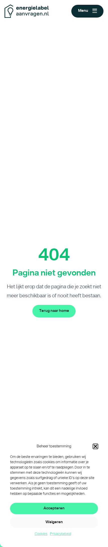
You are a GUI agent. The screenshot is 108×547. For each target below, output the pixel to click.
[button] (95, 446)
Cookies (41, 534)
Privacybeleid (60, 534)
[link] (54, 311)
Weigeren (54, 522)
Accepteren (54, 508)
